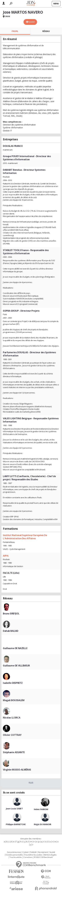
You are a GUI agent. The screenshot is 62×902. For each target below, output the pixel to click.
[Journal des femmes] (16, 871)
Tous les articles (16, 857)
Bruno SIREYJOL (11, 613)
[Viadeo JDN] (46, 883)
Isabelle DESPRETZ (13, 682)
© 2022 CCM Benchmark (43, 857)
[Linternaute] (16, 877)
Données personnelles (14, 855)
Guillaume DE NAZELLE (15, 648)
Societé (52, 852)
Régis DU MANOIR (42, 824)
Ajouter (31, 21)
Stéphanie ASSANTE (14, 752)
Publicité (33, 852)
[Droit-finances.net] (46, 877)
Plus (31, 782)
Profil (15, 31)
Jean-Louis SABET (14, 808)
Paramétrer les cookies (33, 855)
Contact (25, 852)
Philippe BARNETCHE (16, 824)
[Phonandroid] (46, 888)
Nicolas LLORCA (11, 717)
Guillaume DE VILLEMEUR (16, 665)
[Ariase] (16, 888)
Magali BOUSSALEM (13, 700)
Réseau (46, 31)
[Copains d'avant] (16, 883)
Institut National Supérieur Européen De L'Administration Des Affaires (25, 537)
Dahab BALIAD (10, 630)
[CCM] (46, 871)
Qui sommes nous (14, 852)
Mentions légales (50, 855)
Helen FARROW (41, 809)
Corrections (27, 857)
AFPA (5, 555)
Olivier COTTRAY (12, 735)
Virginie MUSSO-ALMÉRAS (17, 769)
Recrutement (43, 852)
